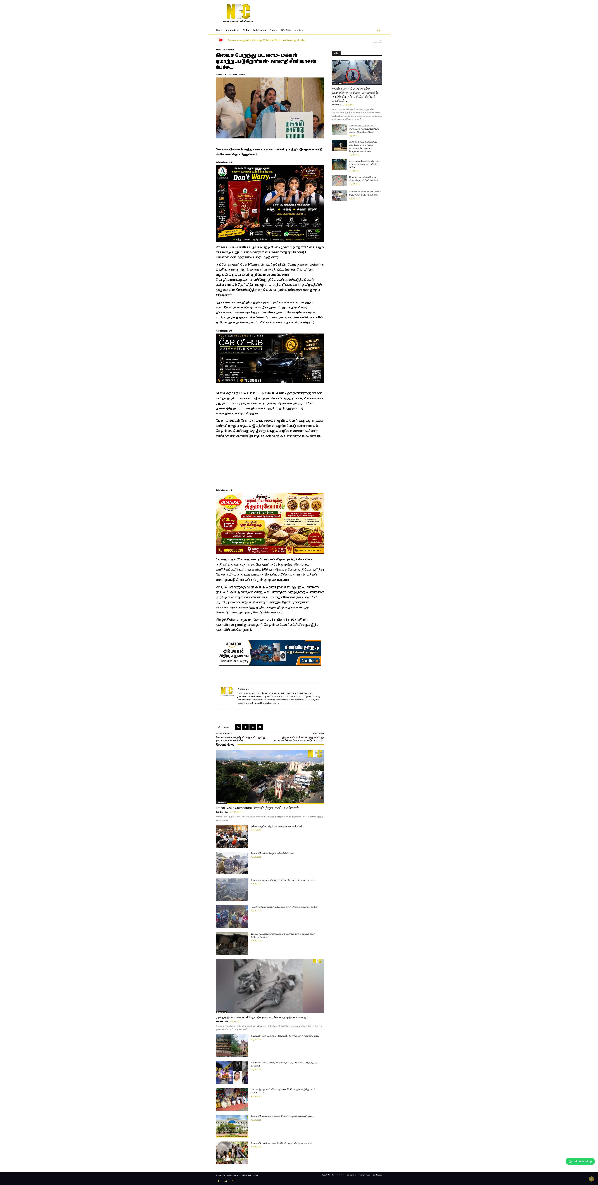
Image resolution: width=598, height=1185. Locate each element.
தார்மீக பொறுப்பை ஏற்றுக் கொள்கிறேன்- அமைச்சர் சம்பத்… (277, 826)
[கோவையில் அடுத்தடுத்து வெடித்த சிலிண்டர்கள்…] (232, 863)
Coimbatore (228, 49)
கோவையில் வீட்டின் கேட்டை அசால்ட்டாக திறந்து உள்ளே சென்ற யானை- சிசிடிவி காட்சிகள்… (364, 128)
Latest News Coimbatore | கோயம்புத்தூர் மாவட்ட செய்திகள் (257, 40)
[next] (380, 41)
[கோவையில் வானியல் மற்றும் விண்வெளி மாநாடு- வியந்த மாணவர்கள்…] (232, 1152)
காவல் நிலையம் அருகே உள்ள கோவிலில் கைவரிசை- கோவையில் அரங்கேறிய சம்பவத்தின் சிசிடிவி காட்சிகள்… (355, 94)
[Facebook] (245, 727)
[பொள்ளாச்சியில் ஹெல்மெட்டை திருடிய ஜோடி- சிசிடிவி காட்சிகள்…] (339, 180)
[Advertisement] (270, 463)
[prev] (375, 41)
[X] (252, 727)
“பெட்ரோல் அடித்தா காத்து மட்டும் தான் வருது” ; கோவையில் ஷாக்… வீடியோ (284, 907)
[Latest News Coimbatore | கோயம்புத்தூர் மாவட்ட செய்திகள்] (270, 777)
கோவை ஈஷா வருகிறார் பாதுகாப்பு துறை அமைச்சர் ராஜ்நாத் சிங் (240, 739)
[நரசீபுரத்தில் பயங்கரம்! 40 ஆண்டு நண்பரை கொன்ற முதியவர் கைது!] (270, 986)
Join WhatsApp (582, 1161)
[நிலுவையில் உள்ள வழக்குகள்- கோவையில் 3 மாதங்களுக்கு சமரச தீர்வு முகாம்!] (232, 1045)
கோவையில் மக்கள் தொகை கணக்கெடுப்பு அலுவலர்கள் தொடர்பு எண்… (282, 1116)
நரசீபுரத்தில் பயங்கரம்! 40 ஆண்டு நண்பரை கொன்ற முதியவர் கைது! (261, 1017)
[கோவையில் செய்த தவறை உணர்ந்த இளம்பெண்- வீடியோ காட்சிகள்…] (339, 195)
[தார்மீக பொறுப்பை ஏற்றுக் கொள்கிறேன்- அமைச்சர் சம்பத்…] (232, 836)
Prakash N (222, 74)
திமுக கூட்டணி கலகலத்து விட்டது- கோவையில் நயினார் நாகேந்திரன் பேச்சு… (298, 739)
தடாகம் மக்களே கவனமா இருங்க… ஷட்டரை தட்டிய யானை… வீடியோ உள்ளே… (364, 164)
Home (218, 49)
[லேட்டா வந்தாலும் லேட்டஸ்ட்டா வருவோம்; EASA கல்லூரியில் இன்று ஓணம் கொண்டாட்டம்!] (232, 1099)
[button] (378, 30)
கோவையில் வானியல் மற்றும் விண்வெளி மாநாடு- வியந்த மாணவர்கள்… (282, 1143)
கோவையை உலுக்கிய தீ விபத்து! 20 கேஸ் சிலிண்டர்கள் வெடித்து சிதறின (283, 880)
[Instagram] (225, 1181)
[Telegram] (260, 727)
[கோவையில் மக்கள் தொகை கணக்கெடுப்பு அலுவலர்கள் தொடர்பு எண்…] (232, 1126)
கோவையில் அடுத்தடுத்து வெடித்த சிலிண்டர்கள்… (273, 853)
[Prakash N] (226, 696)
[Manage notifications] (591, 1178)
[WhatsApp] (238, 727)
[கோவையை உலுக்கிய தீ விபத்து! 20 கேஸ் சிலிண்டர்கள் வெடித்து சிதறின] (232, 889)
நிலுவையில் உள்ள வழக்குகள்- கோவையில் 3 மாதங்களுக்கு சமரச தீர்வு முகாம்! (285, 1036)
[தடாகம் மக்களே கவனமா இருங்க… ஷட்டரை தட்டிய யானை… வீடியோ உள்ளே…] (339, 164)
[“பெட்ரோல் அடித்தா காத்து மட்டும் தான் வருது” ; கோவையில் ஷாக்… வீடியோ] (232, 916)
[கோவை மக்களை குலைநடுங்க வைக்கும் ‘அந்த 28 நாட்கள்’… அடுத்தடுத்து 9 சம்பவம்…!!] (232, 1072)
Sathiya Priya (222, 812)
